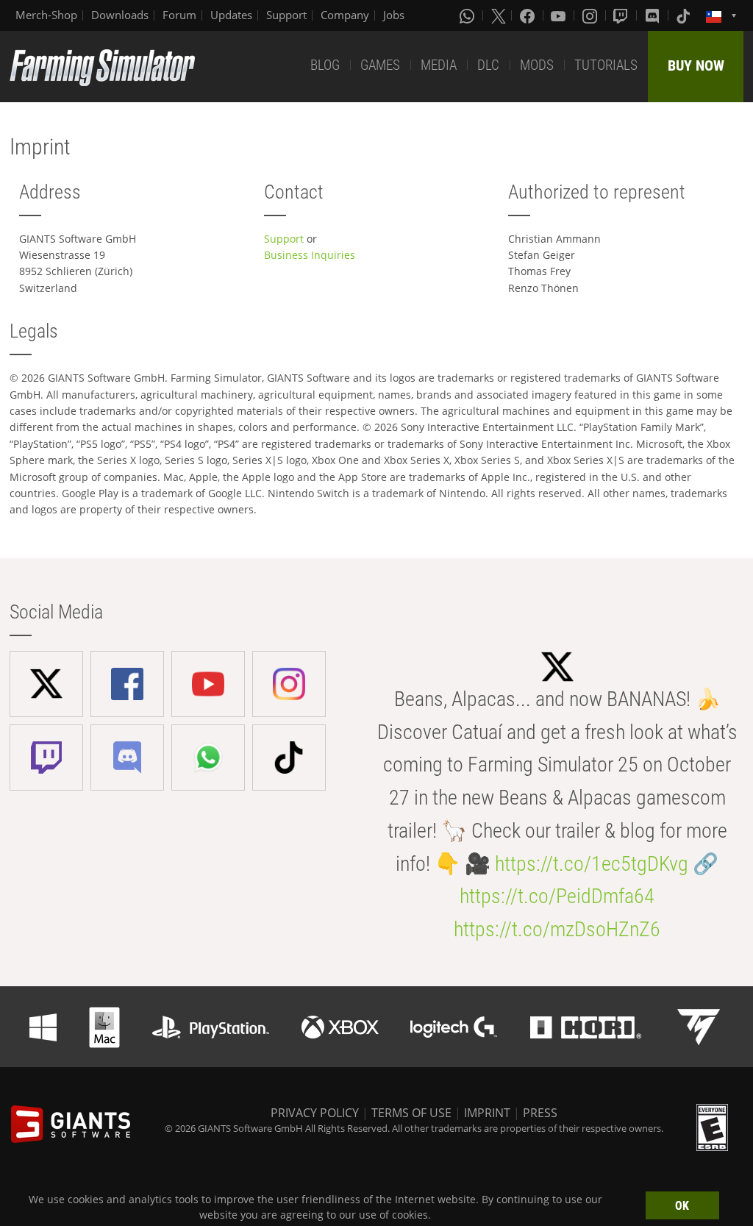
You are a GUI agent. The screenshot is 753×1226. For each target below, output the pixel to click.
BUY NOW (696, 65)
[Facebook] (529, 15)
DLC (488, 65)
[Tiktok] (684, 15)
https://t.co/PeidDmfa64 (557, 896)
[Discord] (654, 15)
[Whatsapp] (468, 15)
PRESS (540, 1113)
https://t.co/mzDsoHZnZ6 (557, 929)
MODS (537, 65)
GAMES (380, 65)
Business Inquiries (309, 255)
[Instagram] (591, 15)
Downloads (120, 14)
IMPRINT (487, 1113)
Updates (231, 14)
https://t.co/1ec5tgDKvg (591, 864)
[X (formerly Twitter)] (498, 15)
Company (345, 14)
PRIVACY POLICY (315, 1113)
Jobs (393, 14)
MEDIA (439, 65)
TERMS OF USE (411, 1113)
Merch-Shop (46, 14)
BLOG (325, 65)
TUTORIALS (606, 65)
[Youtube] (559, 15)
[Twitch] (622, 15)
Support (286, 14)
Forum (179, 14)
